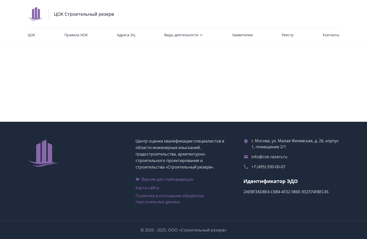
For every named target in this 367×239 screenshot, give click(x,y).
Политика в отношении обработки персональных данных (170, 198)
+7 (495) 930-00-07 (268, 167)
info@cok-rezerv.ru (269, 157)
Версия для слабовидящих (167, 179)
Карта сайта (147, 187)
